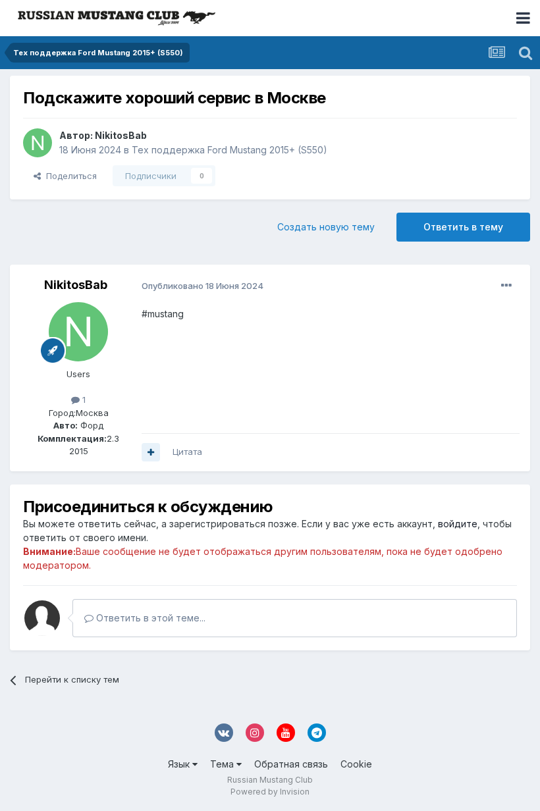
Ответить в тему (463, 226)
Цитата (187, 451)
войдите (457, 523)
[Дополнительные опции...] (506, 286)
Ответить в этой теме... (149, 617)
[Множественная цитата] (151, 452)
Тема (223, 764)
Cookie (356, 764)
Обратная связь (291, 764)
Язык (180, 764)
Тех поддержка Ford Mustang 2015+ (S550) (229, 149)
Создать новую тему (326, 226)
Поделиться (69, 175)
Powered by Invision (270, 792)
